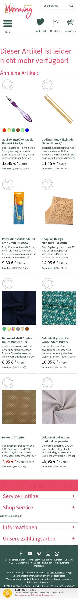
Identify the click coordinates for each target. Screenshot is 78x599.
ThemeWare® (67, 586)
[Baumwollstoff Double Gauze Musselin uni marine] (19, 308)
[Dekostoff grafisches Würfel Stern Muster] (59, 308)
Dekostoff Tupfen (13, 437)
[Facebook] (21, 553)
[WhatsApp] (57, 553)
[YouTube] (30, 553)
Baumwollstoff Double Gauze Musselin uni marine (17, 340)
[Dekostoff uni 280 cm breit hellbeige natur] (59, 407)
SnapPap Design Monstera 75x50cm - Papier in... (55, 241)
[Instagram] (48, 553)
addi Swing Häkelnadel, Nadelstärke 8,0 (17, 141)
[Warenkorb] (70, 22)
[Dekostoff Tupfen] (19, 407)
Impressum (39, 565)
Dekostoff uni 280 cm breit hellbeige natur (56, 439)
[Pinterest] (39, 553)
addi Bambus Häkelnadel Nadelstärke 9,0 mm (58, 141)
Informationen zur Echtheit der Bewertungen (34, 595)
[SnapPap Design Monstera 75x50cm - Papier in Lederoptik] (59, 208)
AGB (11, 562)
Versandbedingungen (41, 562)
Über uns (69, 559)
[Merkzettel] (40, 21)
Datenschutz (22, 562)
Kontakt (58, 559)
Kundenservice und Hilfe (40, 559)
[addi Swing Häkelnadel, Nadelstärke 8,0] (19, 109)
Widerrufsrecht (62, 562)
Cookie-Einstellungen (15, 559)
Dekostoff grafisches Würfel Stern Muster (55, 340)
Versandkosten (57, 572)
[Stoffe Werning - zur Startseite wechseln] (19, 11)
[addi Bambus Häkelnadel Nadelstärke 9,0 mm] (59, 109)
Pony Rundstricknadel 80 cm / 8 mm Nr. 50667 (18, 241)
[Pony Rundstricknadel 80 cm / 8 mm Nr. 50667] (19, 208)
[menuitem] (70, 22)
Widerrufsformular (11, 515)
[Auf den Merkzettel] (8, 85)
